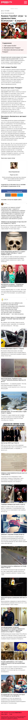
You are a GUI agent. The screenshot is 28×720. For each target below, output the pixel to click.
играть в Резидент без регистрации (14, 135)
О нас (10, 714)
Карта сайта (4, 714)
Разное (16, 8)
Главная (12, 8)
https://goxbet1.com (6, 91)
